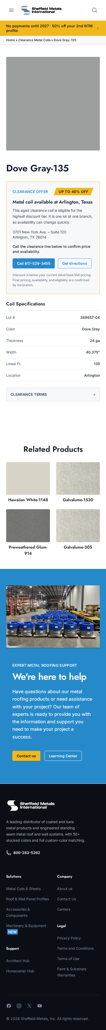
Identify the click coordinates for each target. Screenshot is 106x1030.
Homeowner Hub (20, 971)
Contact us (26, 756)
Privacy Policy (69, 938)
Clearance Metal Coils (34, 40)
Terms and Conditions (75, 948)
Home (10, 40)
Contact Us (66, 899)
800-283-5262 (26, 852)
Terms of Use (68, 958)
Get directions (74, 263)
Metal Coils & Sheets (23, 888)
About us (64, 888)
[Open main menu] (11, 10)
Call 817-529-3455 (33, 263)
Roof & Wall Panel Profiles (27, 899)
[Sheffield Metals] (31, 805)
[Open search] (95, 10)
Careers (63, 909)
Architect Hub (18, 960)
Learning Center (63, 756)
